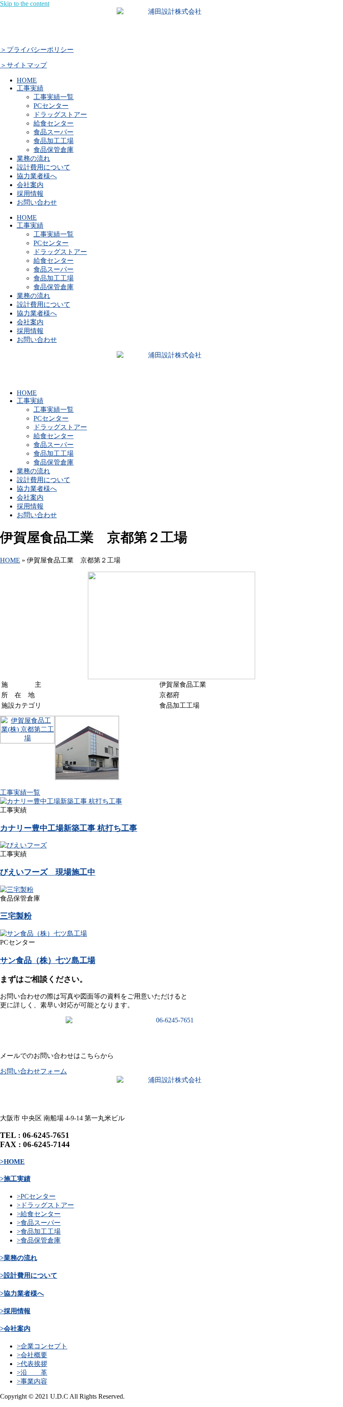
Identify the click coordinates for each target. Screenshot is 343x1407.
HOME (27, 80)
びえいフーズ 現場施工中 (47, 872)
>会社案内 (15, 1328)
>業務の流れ (18, 1257)
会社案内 (30, 184)
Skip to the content (24, 3)
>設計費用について (28, 1275)
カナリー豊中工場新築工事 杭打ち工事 (68, 828)
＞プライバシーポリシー (37, 49)
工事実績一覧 (53, 96)
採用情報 (30, 193)
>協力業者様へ (22, 1293)
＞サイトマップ (23, 65)
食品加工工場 (53, 140)
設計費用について (43, 167)
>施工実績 (15, 1178)
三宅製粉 (16, 915)
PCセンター (51, 105)
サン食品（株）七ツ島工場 (47, 960)
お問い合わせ (37, 202)
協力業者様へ (37, 176)
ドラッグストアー (60, 114)
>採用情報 (15, 1311)
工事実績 (30, 88)
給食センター (53, 123)
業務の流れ (33, 158)
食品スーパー (53, 132)
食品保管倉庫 (53, 149)
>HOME (12, 1161)
